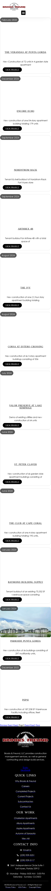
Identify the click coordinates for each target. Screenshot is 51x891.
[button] (23, 13)
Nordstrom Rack (25, 170)
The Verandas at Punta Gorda (25, 52)
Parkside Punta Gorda (25, 641)
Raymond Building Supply (25, 582)
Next (38, 725)
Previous (3, 725)
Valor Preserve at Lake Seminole (25, 406)
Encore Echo (25, 111)
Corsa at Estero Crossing (25, 346)
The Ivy (25, 287)
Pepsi (25, 700)
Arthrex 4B (25, 229)
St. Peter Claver (25, 464)
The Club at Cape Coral (25, 523)
